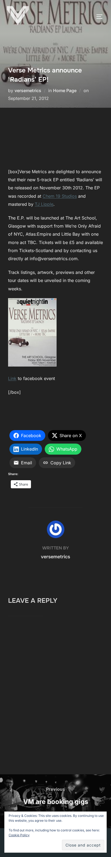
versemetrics (28, 90)
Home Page (65, 90)
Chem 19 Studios (60, 196)
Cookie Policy (19, 835)
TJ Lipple (44, 204)
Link (12, 378)
